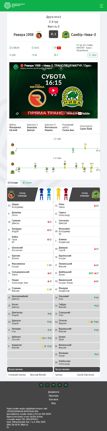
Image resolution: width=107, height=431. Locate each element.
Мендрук (64, 288)
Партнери (53, 395)
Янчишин (64, 353)
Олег (61, 315)
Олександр (64, 215)
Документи (53, 392)
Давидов (63, 247)
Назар (62, 355)
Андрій (15, 231)
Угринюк (16, 288)
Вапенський (65, 345)
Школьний (17, 247)
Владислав (64, 242)
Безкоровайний (20, 296)
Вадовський (65, 328)
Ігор (14, 331)
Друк (94, 55)
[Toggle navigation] (101, 5)
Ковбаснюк (65, 361)
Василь (16, 258)
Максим (16, 290)
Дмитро (16, 223)
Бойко (15, 236)
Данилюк (17, 212)
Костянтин (17, 250)
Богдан (15, 266)
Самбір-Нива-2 (83, 35)
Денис (62, 274)
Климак (63, 239)
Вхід (53, 403)
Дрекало (16, 320)
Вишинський (65, 280)
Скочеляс (64, 220)
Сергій (62, 250)
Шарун (15, 204)
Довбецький (65, 272)
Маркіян (63, 323)
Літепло (63, 320)
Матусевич (64, 228)
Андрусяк (17, 345)
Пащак (15, 280)
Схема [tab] (28, 182)
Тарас (15, 239)
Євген (15, 215)
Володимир (18, 207)
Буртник (16, 255)
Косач (15, 304)
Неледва (16, 328)
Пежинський (66, 263)
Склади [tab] (14, 182)
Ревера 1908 (24, 35)
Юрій (61, 339)
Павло (15, 274)
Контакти (53, 399)
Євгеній (16, 339)
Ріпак (62, 204)
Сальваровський (21, 272)
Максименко (19, 263)
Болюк (62, 336)
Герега (62, 212)
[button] (85, 146)
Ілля (61, 299)
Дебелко (16, 336)
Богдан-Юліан (66, 282)
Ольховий (64, 296)
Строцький (65, 312)
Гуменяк (16, 220)
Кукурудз (17, 228)
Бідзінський (65, 255)
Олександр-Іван (20, 282)
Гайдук (63, 304)
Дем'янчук (17, 312)
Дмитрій (63, 223)
